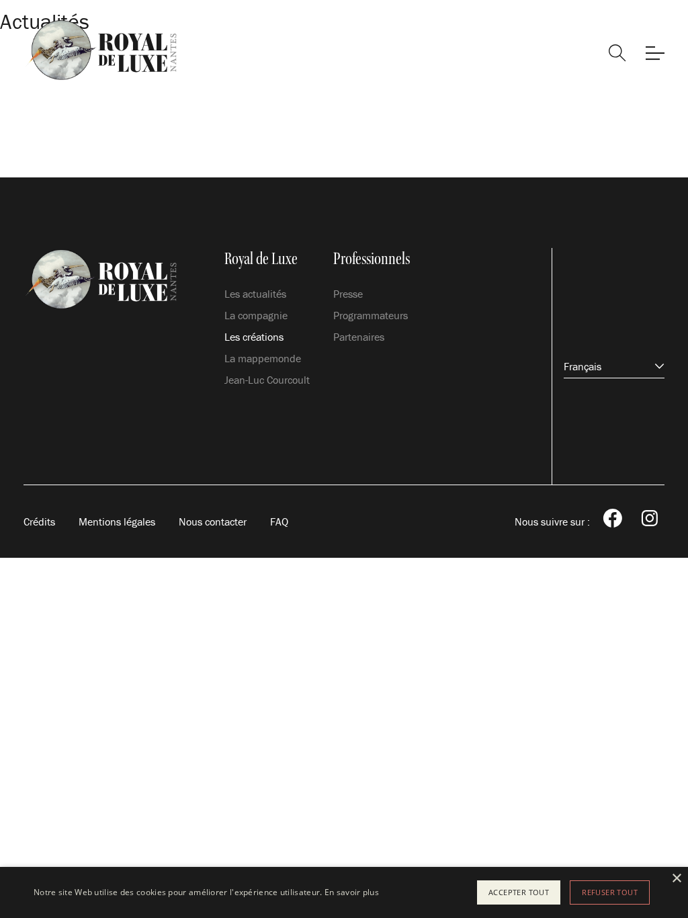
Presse (348, 293)
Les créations (254, 336)
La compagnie (256, 315)
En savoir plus (352, 892)
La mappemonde (262, 358)
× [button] (676, 879)
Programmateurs (370, 315)
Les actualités (255, 293)
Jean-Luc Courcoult (267, 379)
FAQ (279, 521)
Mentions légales (117, 521)
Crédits (39, 521)
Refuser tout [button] (610, 892)
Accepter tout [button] (518, 892)
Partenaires (358, 336)
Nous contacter (213, 521)
